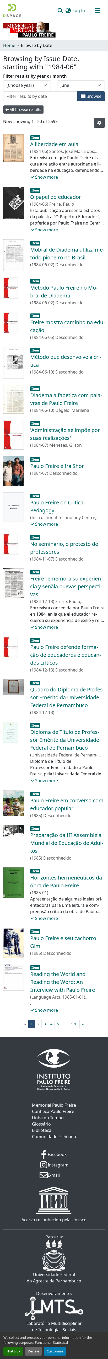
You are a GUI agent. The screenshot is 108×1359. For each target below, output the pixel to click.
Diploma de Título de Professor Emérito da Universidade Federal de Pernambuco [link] (64, 739)
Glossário (41, 1124)
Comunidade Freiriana (54, 1136)
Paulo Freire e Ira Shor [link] (57, 466)
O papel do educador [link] (55, 196)
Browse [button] (93, 96)
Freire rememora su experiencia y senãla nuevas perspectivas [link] (66, 586)
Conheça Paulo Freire (53, 1111)
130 (74, 1023)
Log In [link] (79, 10)
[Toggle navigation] (97, 10)
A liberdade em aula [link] (54, 144)
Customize (55, 1351)
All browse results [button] (25, 109)
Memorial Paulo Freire (54, 1105)
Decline (33, 1351)
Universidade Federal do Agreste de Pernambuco (54, 1278)
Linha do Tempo (48, 1118)
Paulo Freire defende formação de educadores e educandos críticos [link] (65, 654)
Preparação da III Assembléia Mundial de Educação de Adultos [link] (66, 843)
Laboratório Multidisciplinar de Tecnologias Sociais (54, 1326)
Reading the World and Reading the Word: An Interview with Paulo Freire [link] (62, 982)
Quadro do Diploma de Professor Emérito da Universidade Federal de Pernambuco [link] (67, 697)
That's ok (13, 1351)
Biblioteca (41, 1130)
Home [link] (9, 45)
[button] (12, 10)
